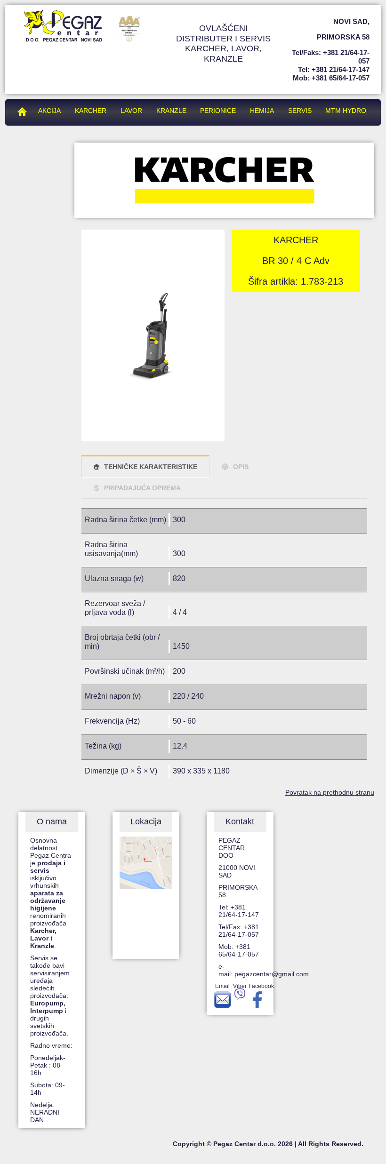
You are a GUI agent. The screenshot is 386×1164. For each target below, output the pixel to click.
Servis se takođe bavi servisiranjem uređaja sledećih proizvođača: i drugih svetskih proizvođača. (50, 995)
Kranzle (171, 110)
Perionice (218, 110)
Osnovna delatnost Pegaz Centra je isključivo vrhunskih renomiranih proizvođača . (50, 893)
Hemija (262, 110)
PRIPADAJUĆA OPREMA (142, 488)
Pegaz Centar (24, 110)
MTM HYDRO (345, 110)
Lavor (131, 110)
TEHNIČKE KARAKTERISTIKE (150, 466)
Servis (300, 110)
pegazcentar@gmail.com (271, 974)
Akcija (49, 110)
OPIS (241, 466)
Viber (240, 986)
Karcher (90, 110)
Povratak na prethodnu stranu (329, 792)
